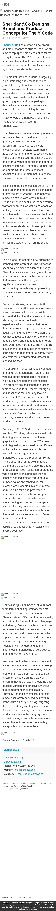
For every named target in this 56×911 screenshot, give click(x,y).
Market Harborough (14, 757)
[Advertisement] (28, 566)
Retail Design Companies (29, 774)
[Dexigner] (5, 4)
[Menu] (52, 4)
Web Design (48, 783)
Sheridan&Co (10, 44)
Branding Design (19, 783)
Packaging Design (34, 783)
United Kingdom (12, 761)
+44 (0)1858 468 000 (24, 765)
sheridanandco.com (24, 770)
